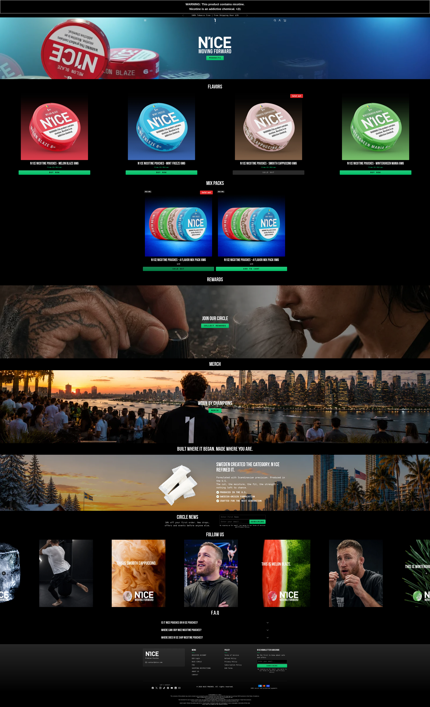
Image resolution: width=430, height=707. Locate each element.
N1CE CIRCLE (197, 662)
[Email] (179, 688)
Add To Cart (251, 269)
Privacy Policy (231, 662)
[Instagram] (160, 688)
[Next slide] (426, 573)
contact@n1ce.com (155, 662)
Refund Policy (230, 658)
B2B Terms (229, 668)
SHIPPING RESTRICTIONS (201, 668)
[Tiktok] (164, 688)
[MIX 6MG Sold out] (178, 255)
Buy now (54, 172)
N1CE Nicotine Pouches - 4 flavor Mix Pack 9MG (251, 260)
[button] (147, 20)
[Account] (279, 20)
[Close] (428, 15)
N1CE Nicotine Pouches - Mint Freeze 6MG (161, 163)
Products (215, 58)
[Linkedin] (175, 688)
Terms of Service (232, 655)
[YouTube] (172, 688)
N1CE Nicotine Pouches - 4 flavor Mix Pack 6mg (178, 260)
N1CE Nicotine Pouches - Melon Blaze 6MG (54, 163)
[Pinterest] (168, 688)
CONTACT (195, 675)
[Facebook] (153, 688)
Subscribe (257, 522)
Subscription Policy (233, 665)
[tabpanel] (215, 134)
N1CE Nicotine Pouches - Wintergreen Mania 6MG (375, 163)
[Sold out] (268, 159)
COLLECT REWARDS (215, 326)
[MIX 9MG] (251, 255)
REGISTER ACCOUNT (199, 655)
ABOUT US (195, 671)
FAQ (193, 665)
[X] (156, 688)
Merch (215, 410)
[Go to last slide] (4, 573)
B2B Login (196, 658)
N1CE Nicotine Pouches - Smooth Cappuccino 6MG (268, 163)
